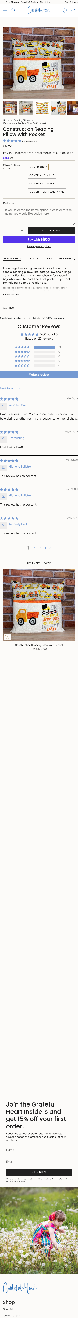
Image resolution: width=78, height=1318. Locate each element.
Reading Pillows (22, 120)
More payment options (39, 246)
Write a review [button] (39, 374)
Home (6, 120)
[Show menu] (5, 10)
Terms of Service (13, 1181)
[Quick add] (7, 637)
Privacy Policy (57, 1179)
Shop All (8, 1309)
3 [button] (40, 548)
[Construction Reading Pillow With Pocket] (39, 605)
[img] (9, 399)
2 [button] (34, 548)
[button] (12, 141)
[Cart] (73, 10)
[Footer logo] (20, 1288)
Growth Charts (12, 1315)
